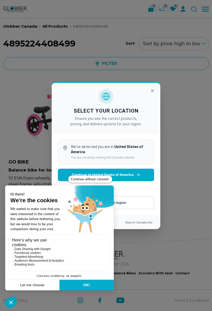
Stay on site (139, 222)
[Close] (152, 90)
